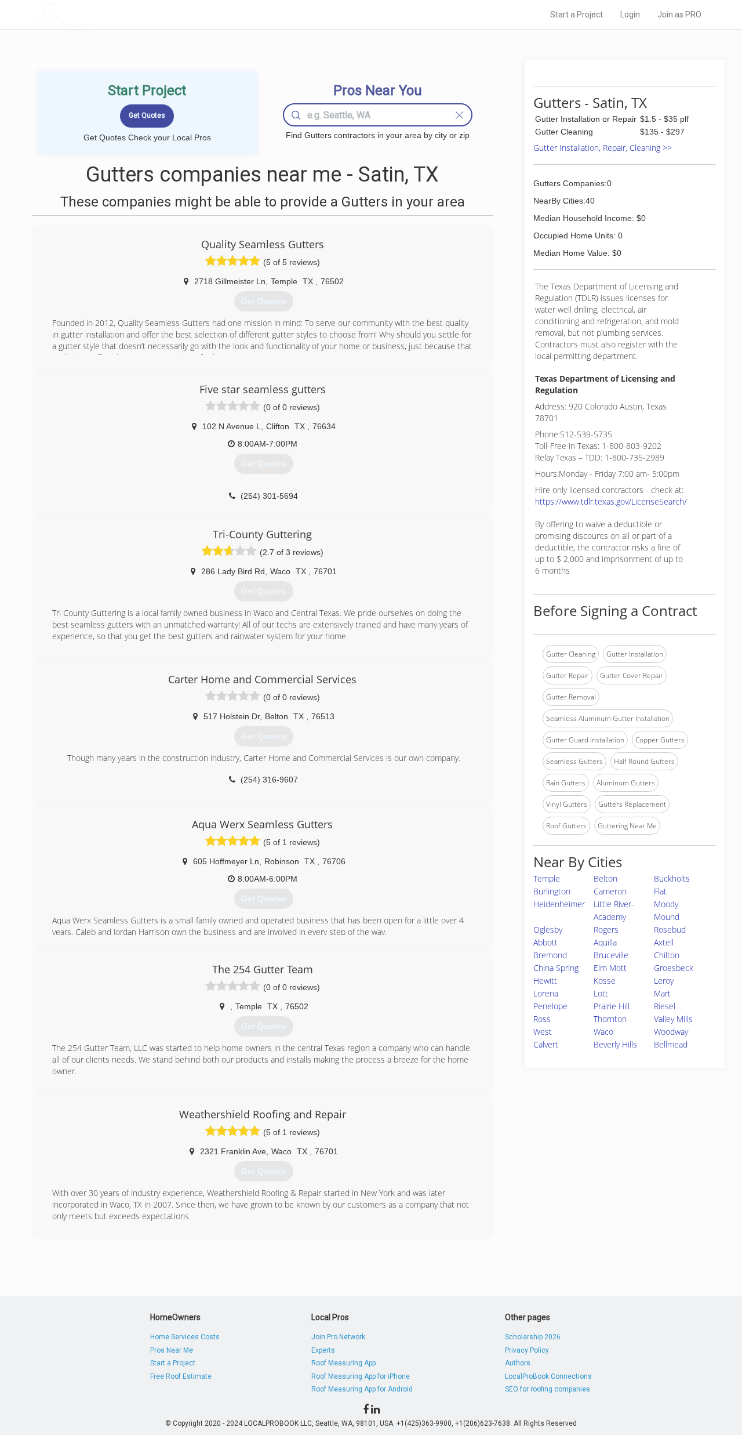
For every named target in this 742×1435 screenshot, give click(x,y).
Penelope (550, 1006)
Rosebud (670, 929)
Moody (666, 903)
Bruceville (611, 955)
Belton (605, 878)
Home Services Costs (185, 1337)
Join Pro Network (338, 1337)
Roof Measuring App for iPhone (360, 1376)
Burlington (551, 891)
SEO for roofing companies (547, 1389)
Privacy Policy (527, 1350)
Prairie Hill (612, 1006)
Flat (660, 891)
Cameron (610, 891)
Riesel (664, 1006)
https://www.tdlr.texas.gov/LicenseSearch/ (611, 501)
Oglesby (547, 929)
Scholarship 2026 (533, 1337)
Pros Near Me (171, 1350)
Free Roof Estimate (181, 1376)
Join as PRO (679, 14)
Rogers (606, 929)
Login (630, 14)
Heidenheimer (559, 903)
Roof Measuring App (343, 1363)
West (542, 1031)
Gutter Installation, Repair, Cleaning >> (602, 147)
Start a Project (576, 14)
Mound (666, 916)
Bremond (550, 955)
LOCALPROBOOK (105, 14)
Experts (323, 1350)
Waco (603, 1031)
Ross (542, 1018)
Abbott (545, 942)
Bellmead (671, 1044)
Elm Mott (610, 967)
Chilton (666, 955)
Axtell (664, 942)
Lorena (545, 993)
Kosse (605, 980)
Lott (601, 993)
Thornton (610, 1018)
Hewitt (545, 980)
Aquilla (605, 942)
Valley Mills (673, 1018)
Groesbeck (673, 967)
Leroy (664, 980)
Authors (517, 1363)
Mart (662, 993)
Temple (546, 878)
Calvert (545, 1044)
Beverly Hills (615, 1044)
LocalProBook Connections (548, 1376)
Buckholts (672, 878)
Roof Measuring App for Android (362, 1389)
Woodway (671, 1031)
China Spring (556, 967)
